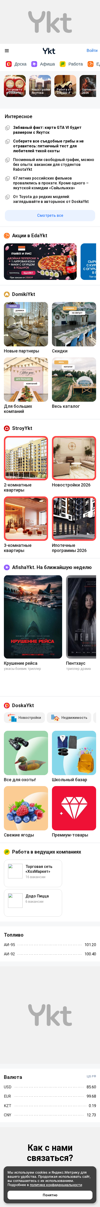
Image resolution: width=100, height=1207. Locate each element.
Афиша (47, 64)
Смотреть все (50, 215)
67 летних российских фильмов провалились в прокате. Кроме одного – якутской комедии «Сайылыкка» (51, 183)
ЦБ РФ (91, 1076)
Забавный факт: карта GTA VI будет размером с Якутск (47, 130)
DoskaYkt (23, 705)
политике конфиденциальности (56, 1185)
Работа (75, 64)
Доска (20, 64)
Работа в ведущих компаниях (46, 852)
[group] (40, 261)
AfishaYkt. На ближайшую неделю (52, 567)
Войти (92, 50)
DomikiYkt (23, 294)
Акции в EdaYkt (29, 235)
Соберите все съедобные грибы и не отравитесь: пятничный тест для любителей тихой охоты (48, 146)
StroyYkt (22, 428)
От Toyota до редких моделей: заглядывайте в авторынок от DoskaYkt (51, 199)
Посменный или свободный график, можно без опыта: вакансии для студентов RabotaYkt (53, 164)
